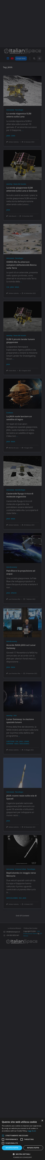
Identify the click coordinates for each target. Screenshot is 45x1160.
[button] (22, 1154)
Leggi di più (32, 1131)
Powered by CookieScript (22, 1157)
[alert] (22, 580)
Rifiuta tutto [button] (33, 1148)
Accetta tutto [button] (12, 1148)
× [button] (42, 1121)
